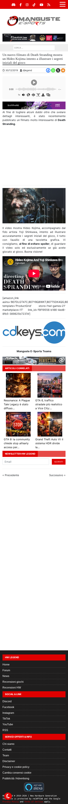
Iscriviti (58, 462)
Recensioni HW (11, 687)
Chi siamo (8, 744)
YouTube (7, 724)
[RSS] (49, 5)
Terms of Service (33, 802)
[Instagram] (27, 5)
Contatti (7, 749)
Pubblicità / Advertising (15, 778)
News (5, 676)
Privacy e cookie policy (15, 767)
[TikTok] (34, 5)
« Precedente (10, 475)
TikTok (6, 718)
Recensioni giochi (13, 681)
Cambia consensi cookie (16, 772)
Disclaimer (8, 761)
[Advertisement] (34, 155)
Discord (7, 701)
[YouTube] (41, 5)
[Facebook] (20, 5)
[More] (63, 70)
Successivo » (57, 475)
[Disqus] (34, 523)
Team (5, 755)
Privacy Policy (10, 802)
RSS (5, 730)
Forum (6, 670)
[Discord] (13, 5)
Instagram (8, 712)
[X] (58, 70)
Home (6, 664)
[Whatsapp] (53, 70)
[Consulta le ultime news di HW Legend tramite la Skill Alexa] (34, 787)
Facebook (8, 707)
